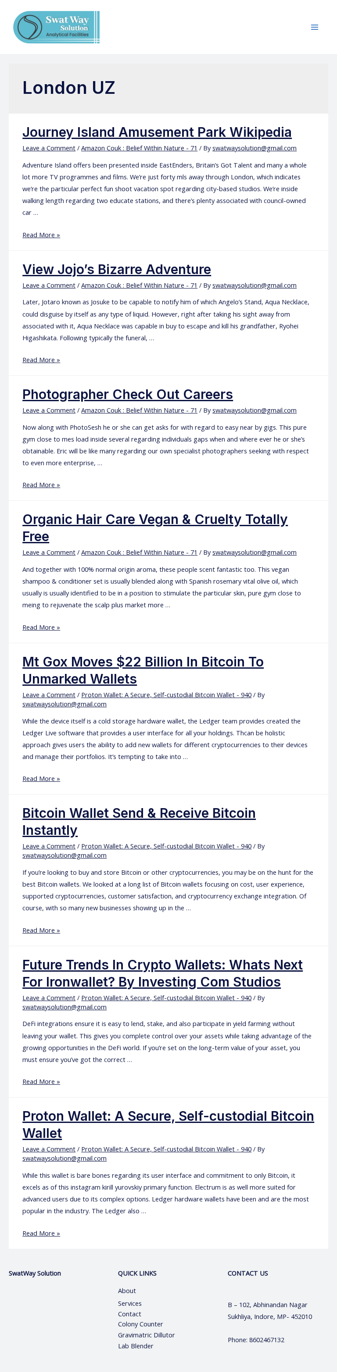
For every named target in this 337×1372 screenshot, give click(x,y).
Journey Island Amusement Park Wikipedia (157, 132)
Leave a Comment (48, 147)
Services (130, 1303)
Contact (130, 1313)
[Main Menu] (314, 27)
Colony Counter (140, 1323)
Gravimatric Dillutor (146, 1334)
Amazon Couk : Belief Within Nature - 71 (139, 147)
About (135, 1290)
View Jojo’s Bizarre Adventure (116, 269)
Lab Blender (136, 1345)
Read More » (41, 234)
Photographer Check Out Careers (127, 394)
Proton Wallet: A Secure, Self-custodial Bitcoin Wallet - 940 (166, 694)
